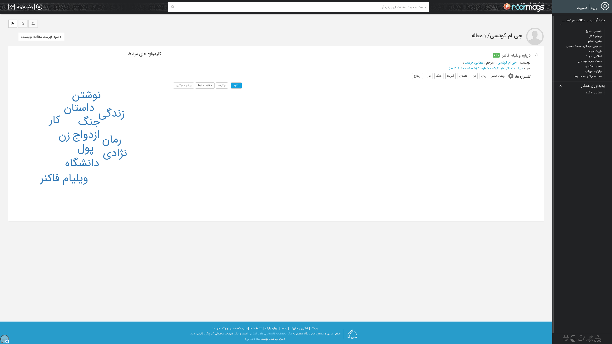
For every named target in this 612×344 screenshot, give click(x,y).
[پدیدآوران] (581, 339)
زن (64, 135)
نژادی (115, 153)
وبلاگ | (313, 328)
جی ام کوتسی (507, 62)
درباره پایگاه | (270, 328)
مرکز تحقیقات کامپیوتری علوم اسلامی (270, 333)
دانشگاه (82, 163)
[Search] (172, 7)
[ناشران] (573, 339)
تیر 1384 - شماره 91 (490, 68)
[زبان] (39, 7)
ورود (594, 8)
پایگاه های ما (220, 328)
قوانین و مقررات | (298, 328)
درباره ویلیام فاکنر (516, 55)
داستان (79, 108)
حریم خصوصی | (238, 328)
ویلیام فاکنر (64, 178)
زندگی (111, 113)
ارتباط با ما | (255, 328)
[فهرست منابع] (597, 339)
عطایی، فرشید (474, 62)
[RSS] (12, 24)
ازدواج (86, 135)
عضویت (582, 8)
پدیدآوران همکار (593, 86)
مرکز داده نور (253, 339)
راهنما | (283, 328)
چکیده (221, 85)
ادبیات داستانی (514, 68)
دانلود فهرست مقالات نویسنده (41, 36)
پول (85, 148)
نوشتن (86, 95)
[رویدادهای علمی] (566, 339)
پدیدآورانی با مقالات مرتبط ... (583, 20)
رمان (111, 139)
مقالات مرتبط (205, 85)
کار (54, 120)
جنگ (89, 122)
